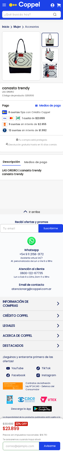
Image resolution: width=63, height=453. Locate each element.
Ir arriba (34, 212)
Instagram (49, 375)
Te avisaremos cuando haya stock (22, 439)
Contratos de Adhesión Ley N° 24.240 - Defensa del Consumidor (40, 386)
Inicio (5, 26)
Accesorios (32, 26)
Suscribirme (51, 228)
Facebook (18, 375)
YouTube (17, 368)
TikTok (46, 368)
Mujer (17, 26)
